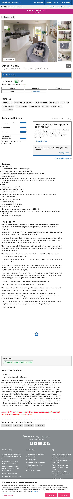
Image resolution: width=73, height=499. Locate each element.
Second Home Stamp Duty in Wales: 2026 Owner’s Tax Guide (61, 467)
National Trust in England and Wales (19, 362)
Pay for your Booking (34, 470)
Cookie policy (32, 459)
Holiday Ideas (60, 6)
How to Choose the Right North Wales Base (61, 461)
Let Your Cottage (38, 2)
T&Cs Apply (36, 12)
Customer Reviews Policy (35, 465)
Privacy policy (32, 457)
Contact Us (49, 2)
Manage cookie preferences (36, 462)
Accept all (51, 495)
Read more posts (57, 478)
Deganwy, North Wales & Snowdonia (24, 68)
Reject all (64, 495)
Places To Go (50, 6)
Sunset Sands (10, 65)
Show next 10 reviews (62, 158)
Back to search (9, 17)
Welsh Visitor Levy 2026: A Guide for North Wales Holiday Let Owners (61, 473)
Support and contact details (36, 454)
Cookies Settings (8, 495)
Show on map (36, 91)
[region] (36, 489)
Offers (68, 6)
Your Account (66, 2)
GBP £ (56, 2)
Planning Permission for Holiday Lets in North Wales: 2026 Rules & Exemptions (61, 456)
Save (68, 66)
